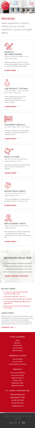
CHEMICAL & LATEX (17, 355)
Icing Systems (17, 345)
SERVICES (17, 369)
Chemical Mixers (17, 359)
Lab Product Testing (17, 375)
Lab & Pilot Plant (18, 348)
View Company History (16, 276)
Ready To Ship (17, 380)
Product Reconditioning (17, 373)
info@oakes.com (17, 406)
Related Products (17, 350)
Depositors (17, 343)
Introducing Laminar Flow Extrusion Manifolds (18, 299)
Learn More (10, 70)
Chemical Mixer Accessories (17, 364)
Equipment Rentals (17, 378)
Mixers (17, 340)
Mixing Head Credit (17, 383)
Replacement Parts (17, 385)
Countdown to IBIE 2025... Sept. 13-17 (15, 296)
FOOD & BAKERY (17, 337)
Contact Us (7, 327)
